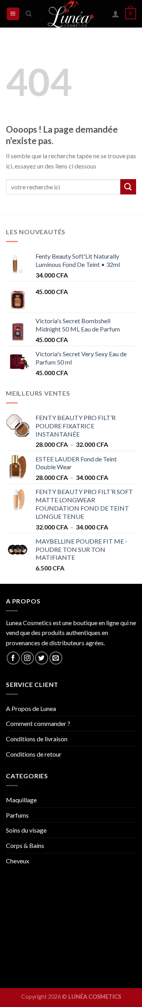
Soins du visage (26, 830)
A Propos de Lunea (31, 708)
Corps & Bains (25, 845)
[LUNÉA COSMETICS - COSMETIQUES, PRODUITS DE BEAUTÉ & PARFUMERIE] (71, 14)
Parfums (17, 815)
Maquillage (21, 799)
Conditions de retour (34, 754)
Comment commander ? (38, 723)
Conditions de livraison (36, 738)
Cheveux (17, 860)
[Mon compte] (116, 13)
